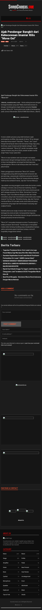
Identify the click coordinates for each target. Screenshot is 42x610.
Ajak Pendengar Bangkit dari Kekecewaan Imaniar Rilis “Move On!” (20, 35)
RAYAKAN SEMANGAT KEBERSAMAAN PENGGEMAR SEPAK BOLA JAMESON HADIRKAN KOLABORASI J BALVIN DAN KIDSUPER (20, 263)
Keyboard (6, 590)
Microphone (6, 581)
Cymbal (5, 576)
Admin (21, 41)
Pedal (23, 562)
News (7, 41)
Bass (4, 572)
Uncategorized (26, 576)
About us (17, 605)
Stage (5, 558)
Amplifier (5, 562)
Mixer (23, 590)
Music (2, 41)
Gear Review (25, 572)
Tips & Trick (6, 594)
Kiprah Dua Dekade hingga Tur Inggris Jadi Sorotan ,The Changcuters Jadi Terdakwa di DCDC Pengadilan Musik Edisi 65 (22, 271)
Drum (23, 581)
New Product (25, 567)
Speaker (5, 585)
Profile (23, 558)
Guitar (5, 567)
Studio (23, 594)
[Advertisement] (21, 73)
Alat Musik (25, 585)
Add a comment (7, 288)
